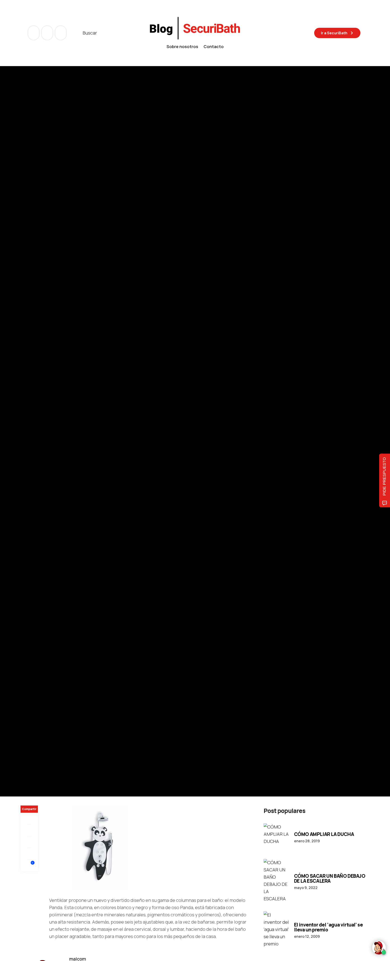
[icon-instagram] (61, 33)
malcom (43, 452)
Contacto (214, 46)
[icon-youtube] (47, 33)
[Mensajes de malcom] (25, 452)
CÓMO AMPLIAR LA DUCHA (324, 834)
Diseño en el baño (35, 405)
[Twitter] (29, 830)
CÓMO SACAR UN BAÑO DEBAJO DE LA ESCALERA (329, 878)
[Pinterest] (29, 842)
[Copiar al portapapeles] (29, 854)
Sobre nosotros (182, 46)
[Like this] (29, 865)
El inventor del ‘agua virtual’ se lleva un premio (328, 927)
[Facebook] (29, 818)
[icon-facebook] (34, 33)
